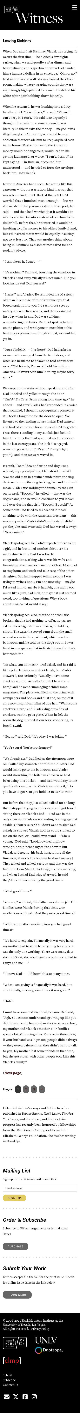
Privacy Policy (40, 1329)
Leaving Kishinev (17, 41)
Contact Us (10, 1385)
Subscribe (9, 1380)
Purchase (15, 1246)
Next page (12, 1073)
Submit (7, 1375)
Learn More (17, 1295)
